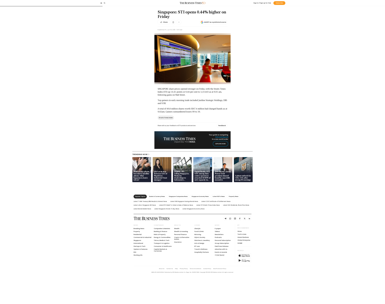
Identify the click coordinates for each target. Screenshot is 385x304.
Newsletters (219, 234)
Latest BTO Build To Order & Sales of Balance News (176, 205)
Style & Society (199, 237)
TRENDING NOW (140, 154)
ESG (135, 252)
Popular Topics (140, 196)
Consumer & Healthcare (163, 246)
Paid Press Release (221, 246)
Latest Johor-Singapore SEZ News (145, 205)
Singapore (137, 240)
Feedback (222, 126)
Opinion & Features (140, 249)
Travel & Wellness (200, 249)
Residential (138, 234)
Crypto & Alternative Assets (181, 238)
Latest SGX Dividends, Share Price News (236, 205)
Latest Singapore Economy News (193, 209)
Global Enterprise (244, 240)
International (138, 243)
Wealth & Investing (181, 231)
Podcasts (218, 237)
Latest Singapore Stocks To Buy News (166, 209)
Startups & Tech (139, 246)
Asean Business (243, 237)
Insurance (177, 242)
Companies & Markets (162, 229)
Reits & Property (160, 234)
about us (161, 268)
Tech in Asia (242, 234)
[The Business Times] (191, 3)
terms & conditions (195, 268)
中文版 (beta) (219, 255)
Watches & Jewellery (202, 240)
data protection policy (219, 268)
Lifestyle (197, 229)
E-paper (218, 229)
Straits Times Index (166, 118)
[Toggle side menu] (101, 3)
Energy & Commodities (162, 237)
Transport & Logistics (161, 243)
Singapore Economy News (200, 196)
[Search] (104, 3)
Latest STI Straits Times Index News (208, 205)
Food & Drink (199, 231)
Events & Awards (221, 252)
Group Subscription (222, 243)
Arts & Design (199, 243)
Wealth (176, 229)
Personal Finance (180, 234)
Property (137, 231)
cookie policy (207, 268)
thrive (240, 231)
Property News (233, 196)
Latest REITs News (219, 196)
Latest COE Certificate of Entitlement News (215, 201)
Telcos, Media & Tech (161, 240)
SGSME (240, 243)
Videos (217, 231)
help (176, 268)
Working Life (138, 255)
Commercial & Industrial (142, 237)
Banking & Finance (160, 231)
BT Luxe (197, 246)
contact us (169, 268)
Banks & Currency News (157, 196)
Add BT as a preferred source (215, 22)
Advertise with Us (221, 249)
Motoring (197, 234)
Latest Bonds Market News (142, 209)
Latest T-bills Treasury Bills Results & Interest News (150, 201)
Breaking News (139, 229)
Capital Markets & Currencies (160, 250)
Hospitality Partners (201, 252)
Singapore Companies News (178, 196)
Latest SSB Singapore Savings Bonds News (184, 201)
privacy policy (184, 268)
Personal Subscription (223, 240)
